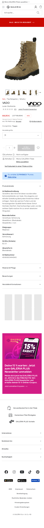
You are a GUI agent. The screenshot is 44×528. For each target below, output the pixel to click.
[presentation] (40, 92)
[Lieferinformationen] (13, 154)
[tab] (22, 59)
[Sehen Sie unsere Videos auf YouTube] (22, 472)
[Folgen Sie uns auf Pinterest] (38, 472)
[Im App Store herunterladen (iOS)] (22, 480)
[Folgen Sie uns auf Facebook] (6, 472)
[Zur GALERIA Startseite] (14, 7)
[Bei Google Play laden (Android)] (8, 480)
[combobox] (22, 135)
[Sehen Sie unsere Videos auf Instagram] (14, 472)
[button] (16, 2)
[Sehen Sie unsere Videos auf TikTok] (30, 472)
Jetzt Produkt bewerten (27, 109)
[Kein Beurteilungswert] (8, 109)
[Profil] (35, 7)
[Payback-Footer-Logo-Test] (35, 480)
